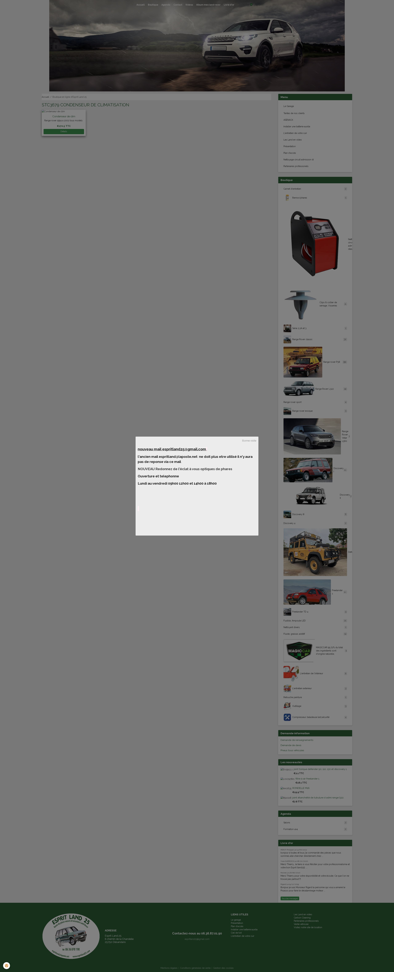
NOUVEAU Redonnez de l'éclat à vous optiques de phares (185, 469)
